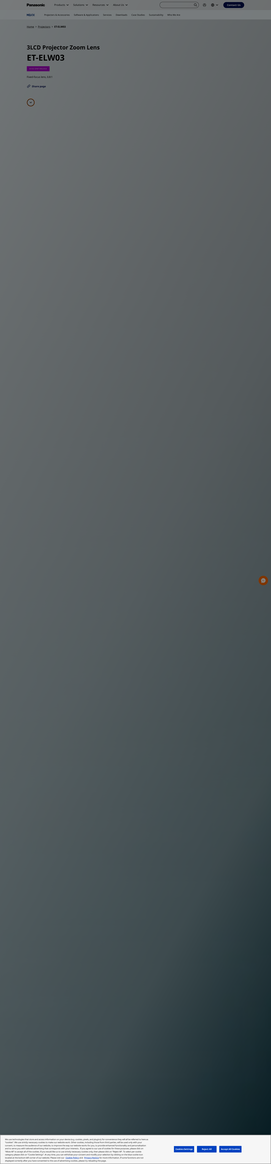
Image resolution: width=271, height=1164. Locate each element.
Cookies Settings (184, 1149)
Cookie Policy (72, 1157)
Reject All (207, 1149)
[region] (135, 1149)
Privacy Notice (91, 1157)
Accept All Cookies (230, 1149)
